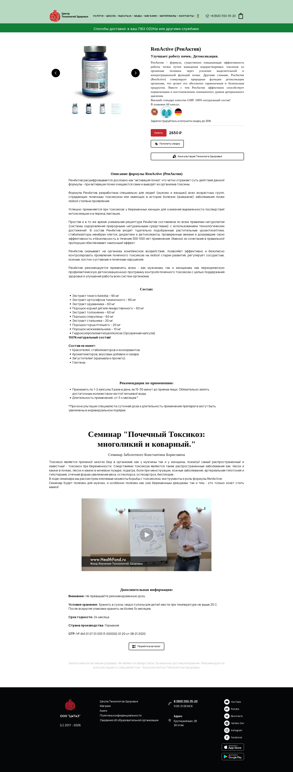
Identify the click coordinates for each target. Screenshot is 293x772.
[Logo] (68, 16)
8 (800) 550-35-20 (186, 701)
